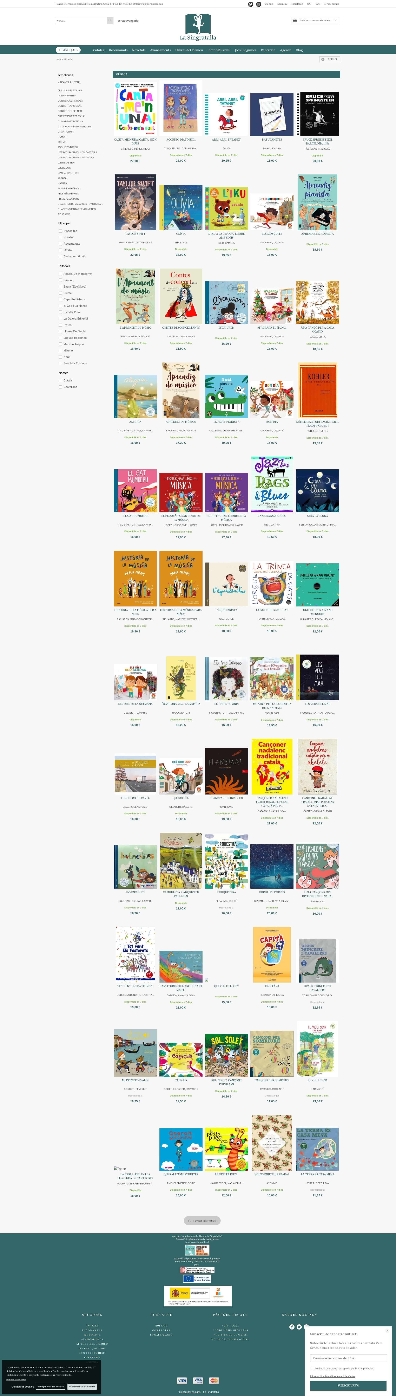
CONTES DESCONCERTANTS (181, 328)
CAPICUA (181, 1080)
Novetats (139, 50)
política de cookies (16, 1379)
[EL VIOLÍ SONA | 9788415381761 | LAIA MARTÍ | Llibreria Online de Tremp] (317, 1049)
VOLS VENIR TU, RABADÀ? (272, 1174)
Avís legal (230, 1325)
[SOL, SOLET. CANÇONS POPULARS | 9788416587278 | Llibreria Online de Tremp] (226, 1049)
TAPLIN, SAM (272, 713)
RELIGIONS (64, 214)
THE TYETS (181, 242)
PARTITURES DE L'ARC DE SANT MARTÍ (181, 988)
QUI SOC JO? (181, 798)
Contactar (282, 4)
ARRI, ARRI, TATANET (226, 140)
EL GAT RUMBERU (135, 516)
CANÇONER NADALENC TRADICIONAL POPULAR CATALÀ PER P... (272, 802)
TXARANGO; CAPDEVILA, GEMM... (272, 901)
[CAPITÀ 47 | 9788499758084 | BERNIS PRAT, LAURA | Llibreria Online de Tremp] (271, 955)
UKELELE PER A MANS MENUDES (317, 612)
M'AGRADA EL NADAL (272, 328)
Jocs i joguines (245, 50)
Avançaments (160, 50)
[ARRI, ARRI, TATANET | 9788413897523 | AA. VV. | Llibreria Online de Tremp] (226, 108)
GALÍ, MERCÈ (226, 619)
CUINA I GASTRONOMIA (71, 121)
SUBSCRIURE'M (348, 1386)
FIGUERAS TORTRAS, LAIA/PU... (135, 430)
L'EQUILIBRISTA (226, 610)
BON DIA (272, 422)
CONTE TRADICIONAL (70, 106)
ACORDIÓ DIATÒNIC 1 (181, 140)
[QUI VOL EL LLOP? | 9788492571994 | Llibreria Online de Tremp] (226, 955)
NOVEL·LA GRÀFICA (68, 188)
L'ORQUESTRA (226, 892)
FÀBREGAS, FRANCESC (317, 149)
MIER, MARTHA (272, 524)
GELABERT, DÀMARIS (272, 242)
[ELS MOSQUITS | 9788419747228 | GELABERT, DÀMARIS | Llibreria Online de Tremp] (271, 202)
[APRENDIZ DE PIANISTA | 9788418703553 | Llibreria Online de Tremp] (317, 202)
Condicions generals (231, 1330)
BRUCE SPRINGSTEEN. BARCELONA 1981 (317, 142)
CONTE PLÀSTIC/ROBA (70, 100)
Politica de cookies (230, 1334)
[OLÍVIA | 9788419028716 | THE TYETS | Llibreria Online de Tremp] (181, 202)
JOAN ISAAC (226, 807)
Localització (297, 4)
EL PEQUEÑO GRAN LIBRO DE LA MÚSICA (180, 518)
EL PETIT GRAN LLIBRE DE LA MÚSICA (226, 518)
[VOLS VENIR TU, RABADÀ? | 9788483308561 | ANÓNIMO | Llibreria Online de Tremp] (271, 1143)
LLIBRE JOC (64, 168)
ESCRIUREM (226, 328)
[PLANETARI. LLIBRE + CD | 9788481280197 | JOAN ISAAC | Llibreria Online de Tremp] (226, 767)
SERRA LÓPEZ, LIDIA (317, 1183)
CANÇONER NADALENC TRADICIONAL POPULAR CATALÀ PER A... (317, 802)
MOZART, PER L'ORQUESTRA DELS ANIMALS (272, 706)
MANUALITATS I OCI (68, 173)
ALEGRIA (135, 422)
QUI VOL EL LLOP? (226, 986)
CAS (318, 4)
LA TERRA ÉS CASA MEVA (317, 1174)
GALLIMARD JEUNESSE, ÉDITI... (226, 430)
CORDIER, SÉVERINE (135, 1089)
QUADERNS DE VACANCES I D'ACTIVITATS (80, 204)
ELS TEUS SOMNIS (226, 704)
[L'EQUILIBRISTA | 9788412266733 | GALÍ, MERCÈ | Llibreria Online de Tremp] (226, 578)
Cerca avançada (128, 20)
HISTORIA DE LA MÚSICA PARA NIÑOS (181, 612)
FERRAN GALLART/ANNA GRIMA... (317, 524)
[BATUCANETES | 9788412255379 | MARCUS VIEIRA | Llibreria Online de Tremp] (271, 108)
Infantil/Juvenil (218, 50)
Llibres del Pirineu (189, 50)
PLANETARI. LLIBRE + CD (226, 798)
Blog (299, 50)
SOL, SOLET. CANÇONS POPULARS (226, 1082)
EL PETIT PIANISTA (226, 422)
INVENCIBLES (135, 892)
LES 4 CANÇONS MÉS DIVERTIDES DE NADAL (317, 894)
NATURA (62, 183)
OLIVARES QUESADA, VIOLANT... (317, 619)
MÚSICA (62, 178)
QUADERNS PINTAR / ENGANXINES (77, 209)
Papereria (268, 50)
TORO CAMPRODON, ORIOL (317, 995)
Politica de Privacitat (231, 1339)
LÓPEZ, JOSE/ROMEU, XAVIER (181, 525)
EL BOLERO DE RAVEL (135, 798)
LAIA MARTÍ (317, 1089)
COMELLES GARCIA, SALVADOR (181, 1089)
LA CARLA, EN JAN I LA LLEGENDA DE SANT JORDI (135, 1176)
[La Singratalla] (198, 27)
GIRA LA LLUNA (317, 516)
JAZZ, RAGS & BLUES (272, 516)
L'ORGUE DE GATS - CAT (272, 610)
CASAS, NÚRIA (317, 337)
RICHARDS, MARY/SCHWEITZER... (135, 619)
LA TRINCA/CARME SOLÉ (272, 619)
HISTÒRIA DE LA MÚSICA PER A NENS (135, 612)
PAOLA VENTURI (181, 713)
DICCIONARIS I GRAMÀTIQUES (74, 126)
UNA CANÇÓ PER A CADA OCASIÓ (317, 330)
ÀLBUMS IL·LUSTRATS (70, 90)
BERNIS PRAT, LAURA (272, 995)
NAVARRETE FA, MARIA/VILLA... (226, 1183)
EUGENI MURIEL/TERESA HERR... (135, 1183)
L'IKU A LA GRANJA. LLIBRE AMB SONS (226, 236)
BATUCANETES (272, 140)
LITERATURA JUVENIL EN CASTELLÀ (77, 152)
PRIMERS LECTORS (68, 199)
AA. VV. (226, 148)
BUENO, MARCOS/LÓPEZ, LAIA (135, 242)
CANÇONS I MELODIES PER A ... (181, 148)
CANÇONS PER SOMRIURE (272, 1080)
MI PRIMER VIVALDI (135, 1080)
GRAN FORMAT (66, 131)
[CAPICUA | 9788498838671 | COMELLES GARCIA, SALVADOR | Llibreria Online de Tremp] (181, 1049)
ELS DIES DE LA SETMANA (135, 704)
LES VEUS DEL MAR (317, 704)
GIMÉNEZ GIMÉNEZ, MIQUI (135, 149)
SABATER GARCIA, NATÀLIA (135, 336)
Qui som (269, 4)
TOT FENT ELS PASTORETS (135, 986)
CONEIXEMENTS (67, 95)
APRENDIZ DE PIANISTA (317, 234)
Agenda (286, 50)
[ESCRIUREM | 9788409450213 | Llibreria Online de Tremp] (226, 296)
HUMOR (62, 137)
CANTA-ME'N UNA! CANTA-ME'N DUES (135, 142)
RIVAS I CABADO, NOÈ (272, 1089)
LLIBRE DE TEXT (66, 162)
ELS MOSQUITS (272, 234)
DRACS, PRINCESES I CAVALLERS (317, 988)
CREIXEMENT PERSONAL (71, 116)
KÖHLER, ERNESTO (317, 431)
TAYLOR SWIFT (135, 234)
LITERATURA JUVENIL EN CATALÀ (76, 157)
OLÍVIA (181, 234)
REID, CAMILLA (226, 243)
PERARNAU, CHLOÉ (226, 901)
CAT (309, 4)
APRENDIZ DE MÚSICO (181, 422)
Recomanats (118, 50)
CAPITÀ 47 (272, 986)
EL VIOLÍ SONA (318, 1080)
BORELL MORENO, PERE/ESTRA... (135, 995)
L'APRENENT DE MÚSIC (135, 328)
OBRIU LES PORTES (272, 892)
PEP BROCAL (317, 901)
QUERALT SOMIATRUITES (181, 1174)
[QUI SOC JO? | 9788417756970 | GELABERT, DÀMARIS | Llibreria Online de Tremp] (181, 767)
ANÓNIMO (271, 1183)
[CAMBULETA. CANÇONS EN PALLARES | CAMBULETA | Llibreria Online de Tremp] (181, 861)
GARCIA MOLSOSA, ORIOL (181, 336)
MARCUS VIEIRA (272, 148)
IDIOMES (62, 142)
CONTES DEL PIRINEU (70, 111)
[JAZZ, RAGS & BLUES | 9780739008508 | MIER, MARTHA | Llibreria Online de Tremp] (271, 484)
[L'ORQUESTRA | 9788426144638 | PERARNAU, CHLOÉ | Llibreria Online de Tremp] (226, 861)
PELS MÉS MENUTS (68, 193)
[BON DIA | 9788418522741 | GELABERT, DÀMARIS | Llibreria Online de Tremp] (271, 390)
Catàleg (99, 50)
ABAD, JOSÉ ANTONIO (135, 807)
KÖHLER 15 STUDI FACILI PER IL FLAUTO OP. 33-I (317, 424)
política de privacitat (362, 1368)
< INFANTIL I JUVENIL (69, 82)
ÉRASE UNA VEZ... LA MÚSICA (180, 704)
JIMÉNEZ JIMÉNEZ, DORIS (181, 1183)
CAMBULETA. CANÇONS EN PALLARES (181, 894)
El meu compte (331, 4)
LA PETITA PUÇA (226, 1174)
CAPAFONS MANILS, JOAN (272, 811)
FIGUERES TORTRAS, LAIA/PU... (317, 713)
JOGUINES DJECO (68, 147)
